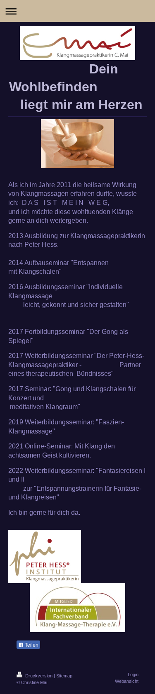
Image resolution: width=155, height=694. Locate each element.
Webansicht (126, 681)
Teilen (31, 645)
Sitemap (64, 675)
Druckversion (39, 675)
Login (133, 674)
